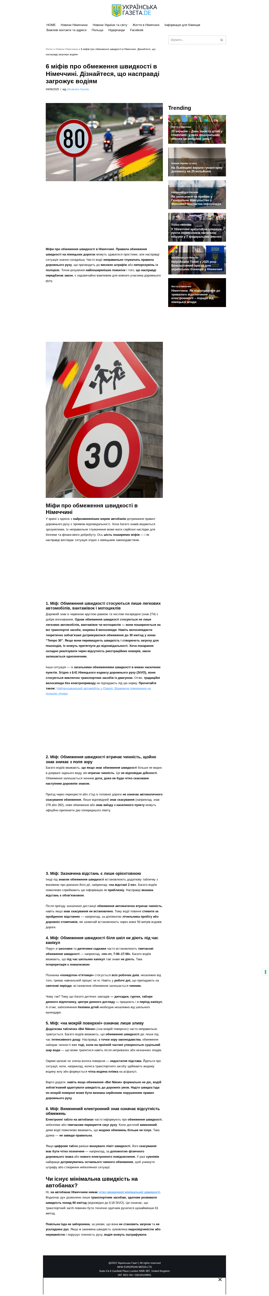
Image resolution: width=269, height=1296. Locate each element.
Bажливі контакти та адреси (66, 30)
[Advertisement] (104, 219)
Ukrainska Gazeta (78, 89)
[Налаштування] (265, 971)
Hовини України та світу (110, 25)
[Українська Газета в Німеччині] (134, 10)
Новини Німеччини (74, 25)
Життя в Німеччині (145, 25)
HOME (51, 25)
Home (49, 49)
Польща (97, 30)
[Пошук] (222, 39)
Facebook (136, 30)
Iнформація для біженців (182, 25)
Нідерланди (116, 30)
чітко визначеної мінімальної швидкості (129, 1192)
